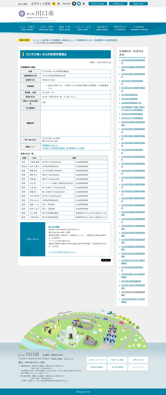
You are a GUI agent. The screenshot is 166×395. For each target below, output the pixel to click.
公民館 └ (46, 148)
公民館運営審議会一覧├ (60, 148)
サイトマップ (138, 367)
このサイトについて (96, 360)
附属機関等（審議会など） (63, 40)
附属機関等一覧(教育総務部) (106, 40)
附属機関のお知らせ (50, 145)
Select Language (98, 4)
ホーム (36, 40)
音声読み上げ (118, 4)
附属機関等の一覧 (84, 40)
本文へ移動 (22, 4)
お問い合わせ (138, 360)
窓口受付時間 (117, 367)
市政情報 (45, 40)
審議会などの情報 (77, 148)
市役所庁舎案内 (96, 367)
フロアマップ (68, 359)
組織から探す (139, 4)
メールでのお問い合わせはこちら (62, 252)
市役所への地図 (56, 359)
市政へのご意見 (117, 360)
